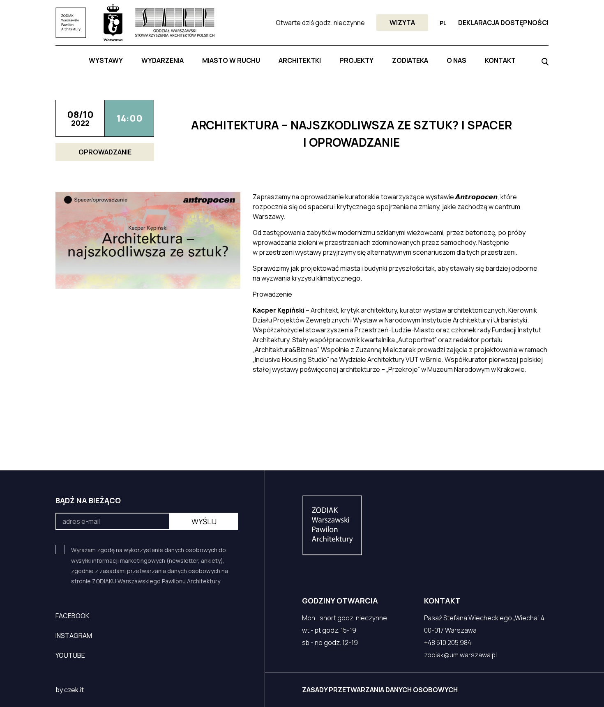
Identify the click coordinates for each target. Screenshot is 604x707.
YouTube (70, 655)
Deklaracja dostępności (503, 22)
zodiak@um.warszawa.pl (460, 654)
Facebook (72, 615)
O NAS (456, 60)
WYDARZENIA (162, 60)
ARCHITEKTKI (300, 60)
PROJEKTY (356, 60)
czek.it (74, 689)
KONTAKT (500, 60)
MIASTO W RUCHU (231, 60)
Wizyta (402, 22)
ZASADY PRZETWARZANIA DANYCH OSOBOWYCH (380, 689)
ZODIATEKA (410, 60)
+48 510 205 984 (447, 642)
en (443, 32)
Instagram (73, 635)
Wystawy (106, 60)
